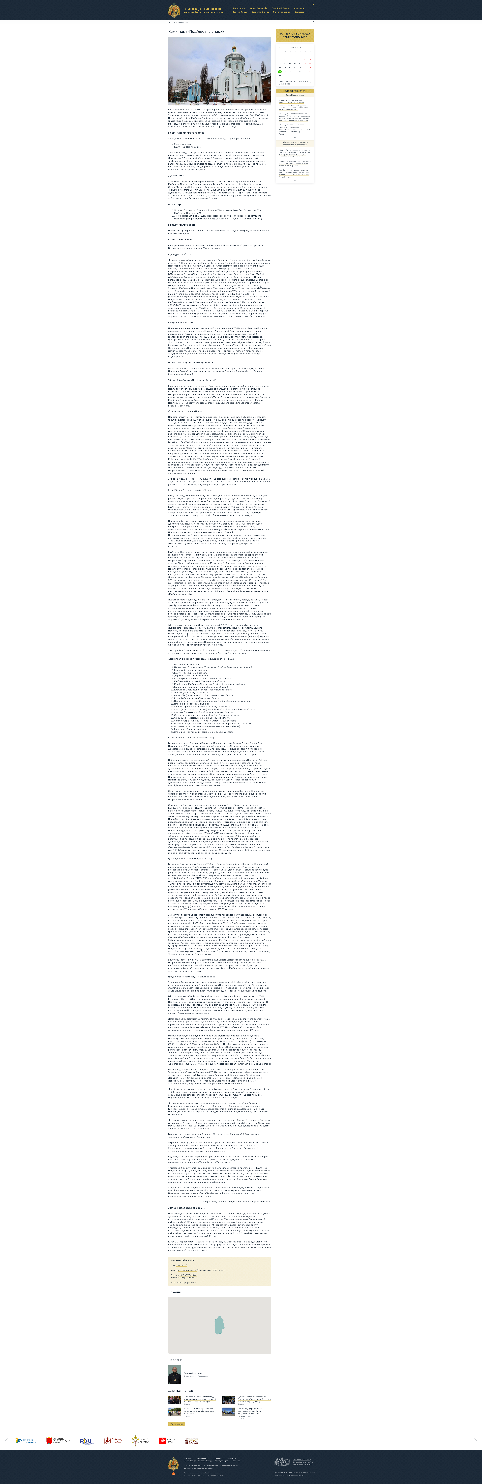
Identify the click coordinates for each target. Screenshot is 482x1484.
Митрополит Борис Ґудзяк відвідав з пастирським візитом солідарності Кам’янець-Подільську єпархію (200, 1399)
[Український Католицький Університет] (113, 1441)
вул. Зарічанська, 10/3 (187, 1270)
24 (280, 72)
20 (295, 68)
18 (285, 68)
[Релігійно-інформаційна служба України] (87, 1441)
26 (290, 72)
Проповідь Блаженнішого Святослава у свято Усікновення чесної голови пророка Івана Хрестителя (295, 163)
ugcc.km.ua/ (181, 1265)
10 (280, 64)
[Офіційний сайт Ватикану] (140, 1441)
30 (310, 72)
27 (295, 72)
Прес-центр (188, 1458)
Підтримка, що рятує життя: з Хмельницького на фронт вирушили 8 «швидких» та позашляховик (250, 1412)
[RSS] (173, 1473)
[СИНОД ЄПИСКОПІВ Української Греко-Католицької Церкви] (174, 10)
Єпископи (232, 1458)
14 (300, 64)
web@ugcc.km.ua (188, 1283)
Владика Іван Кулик (193, 1373)
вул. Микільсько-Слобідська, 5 (286, 1473)
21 (300, 68)
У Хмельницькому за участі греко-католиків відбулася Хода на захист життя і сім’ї (200, 1411)
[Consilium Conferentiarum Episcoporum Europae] (191, 1441)
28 (300, 72)
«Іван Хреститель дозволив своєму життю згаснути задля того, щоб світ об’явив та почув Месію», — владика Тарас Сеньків (294, 173)
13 (295, 64)
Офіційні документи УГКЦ (303, 1462)
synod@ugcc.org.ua (296, 1475)
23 (310, 68)
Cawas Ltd (198, 1468)
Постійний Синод (219, 1458)
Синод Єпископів (202, 1458)
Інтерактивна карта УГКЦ (302, 1464)
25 (285, 72)
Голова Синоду (190, 1461)
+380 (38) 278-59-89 (185, 1277)
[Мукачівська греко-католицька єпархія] (58, 1441)
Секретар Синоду (205, 1461)
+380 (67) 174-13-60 (188, 1275)
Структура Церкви (222, 1461)
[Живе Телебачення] (25, 1441)
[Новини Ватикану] (167, 1441)
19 (290, 68)
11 (285, 64)
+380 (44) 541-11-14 (281, 1475)
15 (305, 64)
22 (305, 68)
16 (310, 64)
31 (280, 76)
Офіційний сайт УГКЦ (301, 1459)
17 (280, 68)
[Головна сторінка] (169, 22)
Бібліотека (236, 1461)
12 (290, 64)
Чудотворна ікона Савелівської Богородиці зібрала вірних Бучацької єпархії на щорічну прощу (254, 1399)
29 (305, 72)
